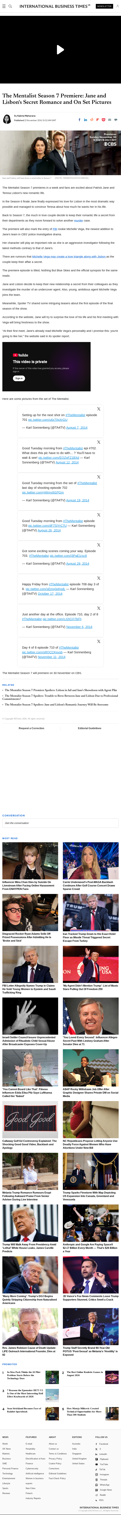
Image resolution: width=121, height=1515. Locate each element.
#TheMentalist (75, 415)
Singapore (76, 1453)
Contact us (54, 1449)
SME (4, 1463)
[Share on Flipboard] (98, 120)
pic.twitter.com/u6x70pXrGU (47, 419)
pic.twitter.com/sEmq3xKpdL (45, 589)
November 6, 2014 (79, 627)
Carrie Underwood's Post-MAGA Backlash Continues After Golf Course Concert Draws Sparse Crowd (89, 885)
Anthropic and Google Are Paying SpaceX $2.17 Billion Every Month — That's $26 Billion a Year (90, 1248)
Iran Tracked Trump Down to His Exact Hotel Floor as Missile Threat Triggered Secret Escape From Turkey (89, 937)
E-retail (29, 1444)
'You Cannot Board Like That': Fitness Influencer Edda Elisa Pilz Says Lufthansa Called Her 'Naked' (27, 1092)
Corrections (54, 1468)
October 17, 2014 (50, 593)
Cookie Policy (55, 1463)
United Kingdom (79, 1459)
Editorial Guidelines (89, 728)
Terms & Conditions (58, 1453)
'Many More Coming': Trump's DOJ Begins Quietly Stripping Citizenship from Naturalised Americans (29, 1299)
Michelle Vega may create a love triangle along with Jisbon (69, 256)
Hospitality (30, 1449)
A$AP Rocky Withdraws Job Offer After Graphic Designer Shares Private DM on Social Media (90, 1092)
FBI (55, 229)
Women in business (35, 1478)
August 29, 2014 (77, 563)
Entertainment (8, 1478)
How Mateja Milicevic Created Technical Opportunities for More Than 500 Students (84, 1411)
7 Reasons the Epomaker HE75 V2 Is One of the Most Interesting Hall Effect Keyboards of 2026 (25, 1393)
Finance (29, 1463)
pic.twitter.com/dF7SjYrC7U (47, 525)
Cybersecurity (32, 1468)
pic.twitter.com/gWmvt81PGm (43, 492)
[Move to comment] (116, 120)
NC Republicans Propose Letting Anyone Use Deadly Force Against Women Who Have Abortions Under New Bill (90, 1144)
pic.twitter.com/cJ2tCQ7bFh (62, 619)
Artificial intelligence (35, 1473)
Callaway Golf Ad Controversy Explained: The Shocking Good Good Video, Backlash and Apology (29, 1144)
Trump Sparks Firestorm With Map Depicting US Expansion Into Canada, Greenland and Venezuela (89, 1196)
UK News (6, 1449)
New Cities (30, 1488)
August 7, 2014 (76, 427)
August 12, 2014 (67, 462)
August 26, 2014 (49, 530)
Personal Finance (10, 1468)
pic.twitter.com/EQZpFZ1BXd (58, 457)
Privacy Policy (55, 1459)
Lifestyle (6, 1483)
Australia (76, 1444)
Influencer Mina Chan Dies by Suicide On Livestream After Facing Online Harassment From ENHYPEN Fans (28, 885)
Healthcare (30, 1453)
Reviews (6, 1493)
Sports (5, 1488)
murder (78, 220)
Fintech (29, 1493)
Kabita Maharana (26, 115)
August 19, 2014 (77, 500)
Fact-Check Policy (57, 1478)
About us (53, 1444)
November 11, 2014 (51, 657)
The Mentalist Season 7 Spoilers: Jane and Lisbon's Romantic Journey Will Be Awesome (56, 704)
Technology (7, 1473)
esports (29, 1483)
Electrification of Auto (35, 1459)
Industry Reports (33, 1498)
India (74, 1449)
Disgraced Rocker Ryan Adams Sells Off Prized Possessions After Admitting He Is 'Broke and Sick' (26, 937)
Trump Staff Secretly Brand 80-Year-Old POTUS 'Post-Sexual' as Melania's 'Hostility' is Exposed (90, 1351)
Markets (6, 1453)
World (5, 1444)
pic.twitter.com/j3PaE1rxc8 (68, 555)
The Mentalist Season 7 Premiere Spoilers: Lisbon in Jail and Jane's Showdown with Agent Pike (61, 690)
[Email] (109, 120)
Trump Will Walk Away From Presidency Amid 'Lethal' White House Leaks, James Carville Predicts (29, 1248)
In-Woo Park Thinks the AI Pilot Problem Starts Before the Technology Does (23, 1375)
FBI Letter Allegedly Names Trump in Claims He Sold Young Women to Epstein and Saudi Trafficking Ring (29, 989)
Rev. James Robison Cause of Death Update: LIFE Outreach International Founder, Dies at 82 (29, 1351)
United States (78, 1463)
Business (6, 1459)
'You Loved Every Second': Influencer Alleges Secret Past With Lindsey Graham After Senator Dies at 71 (90, 1041)
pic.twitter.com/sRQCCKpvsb (42, 652)
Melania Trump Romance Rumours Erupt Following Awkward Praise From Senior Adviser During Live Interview (26, 1196)
